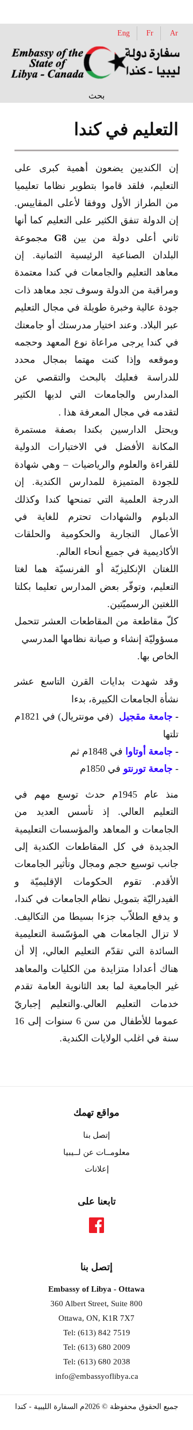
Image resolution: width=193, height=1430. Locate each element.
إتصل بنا (96, 1135)
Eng (123, 33)
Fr (149, 33)
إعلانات (97, 1169)
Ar (174, 33)
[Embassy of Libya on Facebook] (96, 1228)
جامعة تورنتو (148, 768)
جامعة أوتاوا (149, 751)
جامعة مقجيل (146, 716)
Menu (34, 10)
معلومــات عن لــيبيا (96, 1152)
